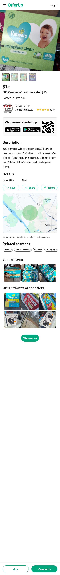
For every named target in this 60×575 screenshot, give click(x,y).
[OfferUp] (15, 5)
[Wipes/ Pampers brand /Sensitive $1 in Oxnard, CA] (29, 273)
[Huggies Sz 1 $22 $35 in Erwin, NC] (29, 301)
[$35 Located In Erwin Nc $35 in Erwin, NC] (47, 301)
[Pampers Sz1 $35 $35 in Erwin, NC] (12, 301)
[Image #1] (6, 77)
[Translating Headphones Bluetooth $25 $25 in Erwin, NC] (12, 319)
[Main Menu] (4, 5)
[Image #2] (15, 77)
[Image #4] (32, 77)
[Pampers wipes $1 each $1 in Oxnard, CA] (47, 273)
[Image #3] (24, 77)
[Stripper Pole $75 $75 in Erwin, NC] (29, 319)
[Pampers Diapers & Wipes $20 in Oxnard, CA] (12, 273)
